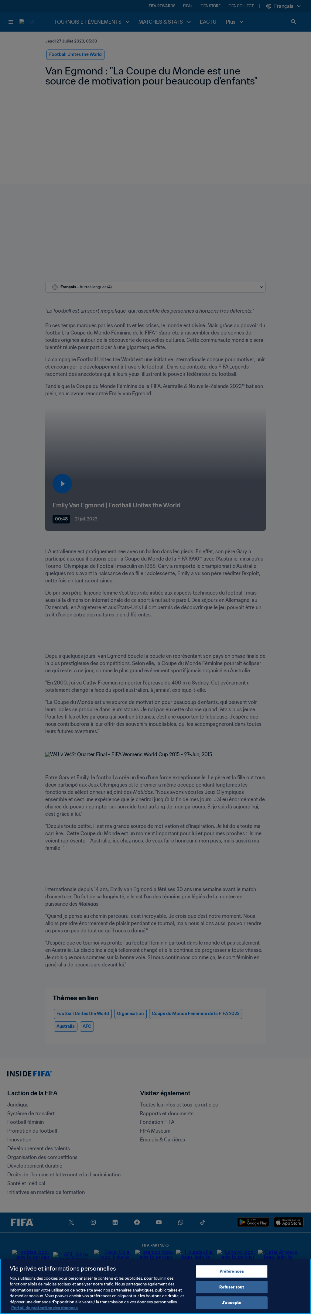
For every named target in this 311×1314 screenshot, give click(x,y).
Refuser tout (231, 1287)
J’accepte (231, 1302)
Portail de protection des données (44, 1307)
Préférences (232, 1271)
